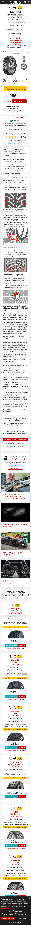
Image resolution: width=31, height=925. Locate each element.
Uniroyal (18, 37)
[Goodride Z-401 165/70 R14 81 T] (15, 689)
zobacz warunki (21, 113)
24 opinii (21, 670)
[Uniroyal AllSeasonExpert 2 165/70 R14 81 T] (10, 65)
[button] (15, 922)
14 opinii (21, 619)
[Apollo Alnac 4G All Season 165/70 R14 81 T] (15, 788)
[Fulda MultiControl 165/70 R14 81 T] (15, 836)
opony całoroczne (17, 40)
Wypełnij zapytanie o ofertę (15, 468)
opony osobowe (16, 44)
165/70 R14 (18, 38)
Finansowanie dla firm (12, 648)
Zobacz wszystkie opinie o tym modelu (15, 439)
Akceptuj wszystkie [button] (8, 918)
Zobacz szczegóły (11, 645)
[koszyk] (28, 2)
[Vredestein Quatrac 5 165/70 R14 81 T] (15, 889)
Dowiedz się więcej (5, 908)
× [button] (29, 898)
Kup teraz (22, 645)
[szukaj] (25, 2)
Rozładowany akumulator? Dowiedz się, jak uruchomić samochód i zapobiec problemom (15, 496)
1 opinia (21, 20)
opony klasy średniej (17, 42)
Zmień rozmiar (9, 29)
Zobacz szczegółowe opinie (15, 143)
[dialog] (15, 910)
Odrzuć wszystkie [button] (23, 918)
